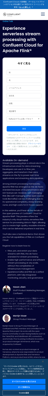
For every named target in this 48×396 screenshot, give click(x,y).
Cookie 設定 (24, 393)
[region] (24, 377)
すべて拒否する (24, 387)
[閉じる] (43, 361)
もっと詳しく (25, 7)
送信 (24, 128)
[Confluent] (11, 14)
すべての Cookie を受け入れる (24, 381)
